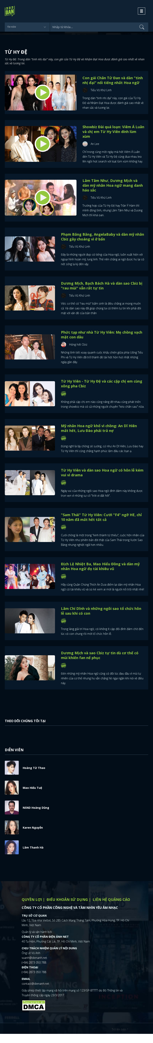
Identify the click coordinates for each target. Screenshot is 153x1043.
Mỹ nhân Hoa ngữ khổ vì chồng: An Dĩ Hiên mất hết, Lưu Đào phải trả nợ (99, 428)
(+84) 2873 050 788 (34, 962)
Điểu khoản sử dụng (67, 899)
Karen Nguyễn (33, 827)
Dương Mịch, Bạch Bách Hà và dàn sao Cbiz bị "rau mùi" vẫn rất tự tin (101, 285)
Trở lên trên (119, 1029)
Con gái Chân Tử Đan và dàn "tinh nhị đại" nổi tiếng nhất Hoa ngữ (112, 80)
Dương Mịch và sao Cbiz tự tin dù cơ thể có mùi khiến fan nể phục (99, 655)
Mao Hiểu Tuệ (32, 788)
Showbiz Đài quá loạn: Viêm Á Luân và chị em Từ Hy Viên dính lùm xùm (113, 131)
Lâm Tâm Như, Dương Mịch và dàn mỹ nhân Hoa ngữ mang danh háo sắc (112, 185)
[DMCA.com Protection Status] (34, 1005)
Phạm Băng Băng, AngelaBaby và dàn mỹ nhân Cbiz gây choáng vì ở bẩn (102, 236)
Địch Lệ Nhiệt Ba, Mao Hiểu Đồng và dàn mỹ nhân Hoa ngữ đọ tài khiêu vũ (100, 566)
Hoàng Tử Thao (34, 768)
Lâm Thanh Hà (33, 847)
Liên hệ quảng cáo (111, 899)
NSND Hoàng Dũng (36, 808)
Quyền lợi (32, 899)
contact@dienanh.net (35, 983)
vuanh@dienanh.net (34, 958)
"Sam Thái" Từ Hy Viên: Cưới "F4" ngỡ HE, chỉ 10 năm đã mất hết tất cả (101, 517)
